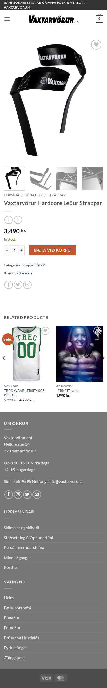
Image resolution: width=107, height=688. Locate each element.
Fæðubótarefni (17, 607)
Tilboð (40, 265)
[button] (7, 19)
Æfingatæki (14, 657)
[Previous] (12, 100)
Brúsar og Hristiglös (21, 637)
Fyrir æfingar (15, 647)
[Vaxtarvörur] (53, 19)
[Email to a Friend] (27, 285)
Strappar (57, 195)
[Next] (94, 100)
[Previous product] (18, 220)
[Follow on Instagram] (18, 494)
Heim (9, 597)
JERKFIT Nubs (67, 391)
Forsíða (11, 195)
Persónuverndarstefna (24, 547)
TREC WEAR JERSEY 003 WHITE (24, 393)
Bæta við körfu (52, 250)
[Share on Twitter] (18, 285)
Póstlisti (11, 567)
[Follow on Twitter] (27, 494)
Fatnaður (12, 627)
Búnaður (33, 195)
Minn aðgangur (17, 557)
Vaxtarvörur (23, 273)
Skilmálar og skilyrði (21, 527)
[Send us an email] (36, 494)
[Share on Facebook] (8, 285)
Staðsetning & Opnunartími (28, 537)
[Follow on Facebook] (8, 494)
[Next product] (8, 220)
